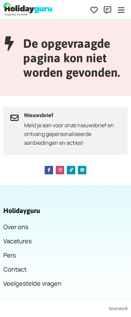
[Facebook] (49, 170)
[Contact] (107, 10)
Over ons (15, 227)
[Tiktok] (71, 170)
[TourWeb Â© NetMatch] (118, 308)
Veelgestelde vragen (32, 283)
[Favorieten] (94, 10)
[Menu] (121, 10)
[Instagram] (60, 170)
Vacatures (17, 241)
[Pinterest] (82, 170)
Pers (9, 255)
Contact (15, 269)
